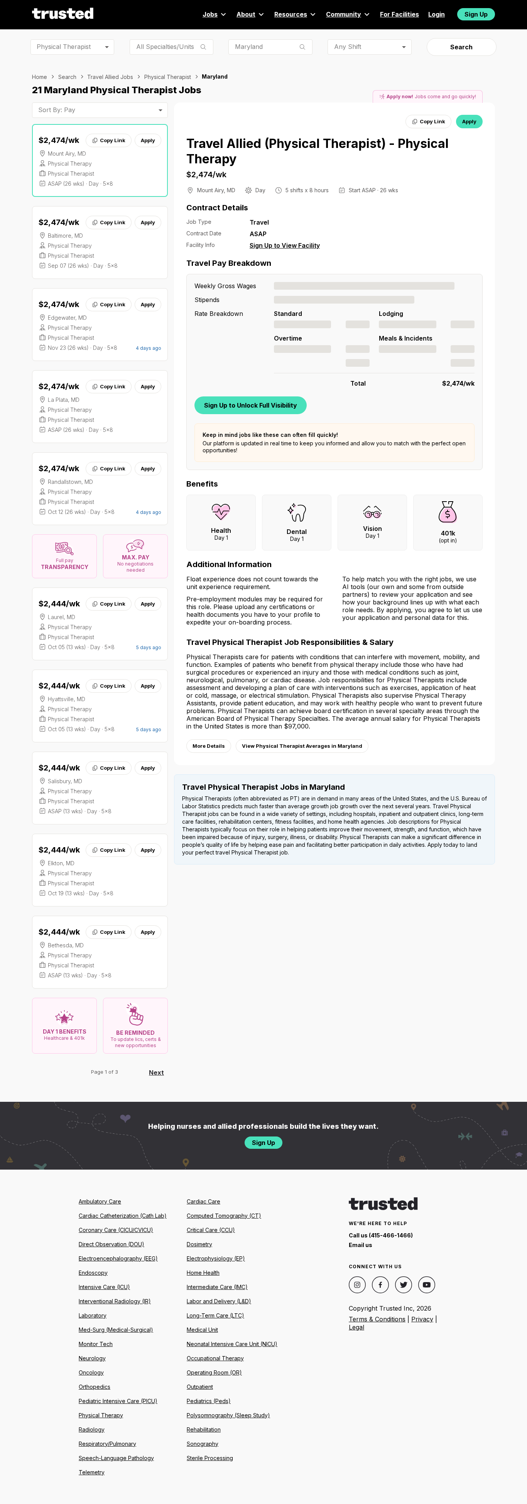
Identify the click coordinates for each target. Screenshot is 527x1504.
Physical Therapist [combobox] (64, 46)
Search (461, 47)
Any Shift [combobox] (347, 46)
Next (156, 1072)
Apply (148, 140)
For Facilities (399, 14)
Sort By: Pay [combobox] (56, 110)
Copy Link (112, 140)
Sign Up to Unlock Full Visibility (250, 405)
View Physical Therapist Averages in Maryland (302, 746)
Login (436, 14)
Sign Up (476, 14)
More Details (209, 746)
